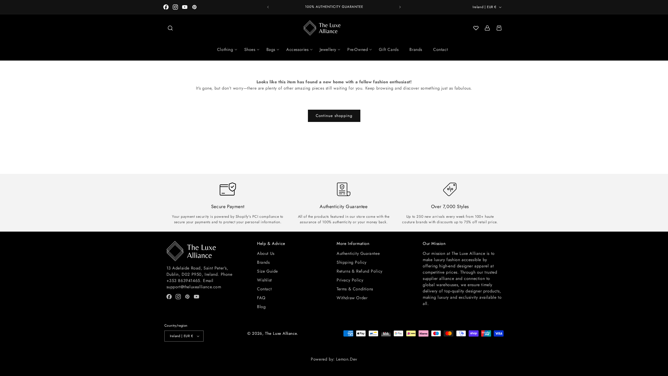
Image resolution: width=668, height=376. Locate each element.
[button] (170, 28)
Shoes (249, 49)
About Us (266, 253)
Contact (440, 49)
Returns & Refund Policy (360, 271)
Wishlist (264, 280)
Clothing (225, 49)
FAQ (261, 298)
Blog (261, 307)
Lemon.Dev (346, 359)
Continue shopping (334, 116)
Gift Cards (388, 49)
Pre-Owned (357, 49)
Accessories (297, 49)
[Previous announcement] (268, 7)
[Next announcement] (400, 7)
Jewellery (328, 49)
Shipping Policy (352, 262)
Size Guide (267, 271)
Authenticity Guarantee (358, 253)
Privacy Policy (350, 280)
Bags (270, 49)
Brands (415, 49)
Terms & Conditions (355, 289)
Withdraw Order (352, 298)
